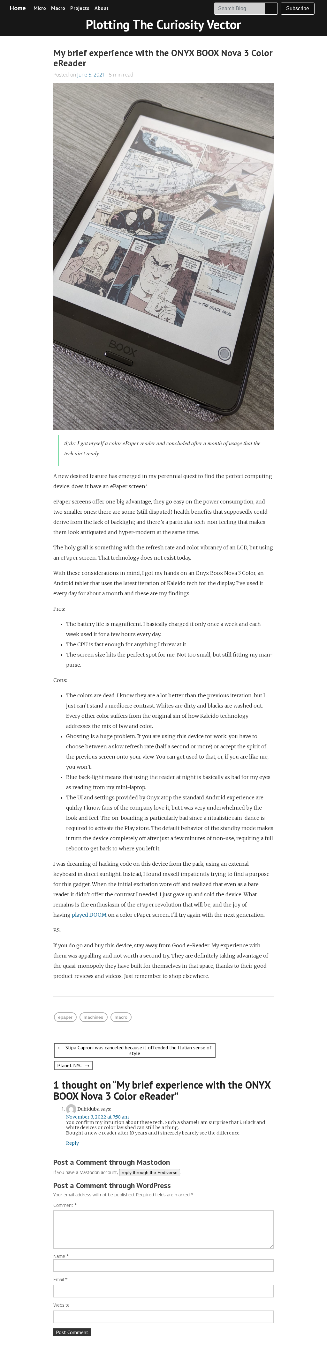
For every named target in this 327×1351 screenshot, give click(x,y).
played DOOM (89, 915)
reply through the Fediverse (150, 1172)
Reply (72, 1143)
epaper (65, 1017)
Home (18, 8)
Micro (40, 8)
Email (60, 1279)
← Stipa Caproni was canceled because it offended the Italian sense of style (135, 1050)
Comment (65, 1205)
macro (121, 1017)
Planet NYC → (73, 1065)
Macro (58, 8)
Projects (79, 8)
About (102, 8)
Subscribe (297, 8)
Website (61, 1305)
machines (93, 1017)
